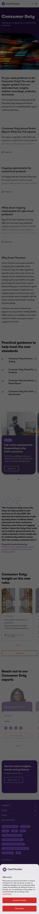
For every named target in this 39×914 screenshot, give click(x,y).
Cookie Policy (6, 894)
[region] (19, 889)
